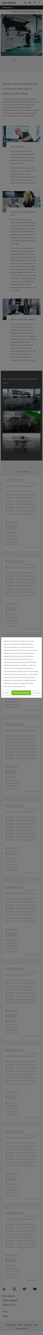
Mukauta (37, 693)
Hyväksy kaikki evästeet (21, 693)
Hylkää (6, 693)
